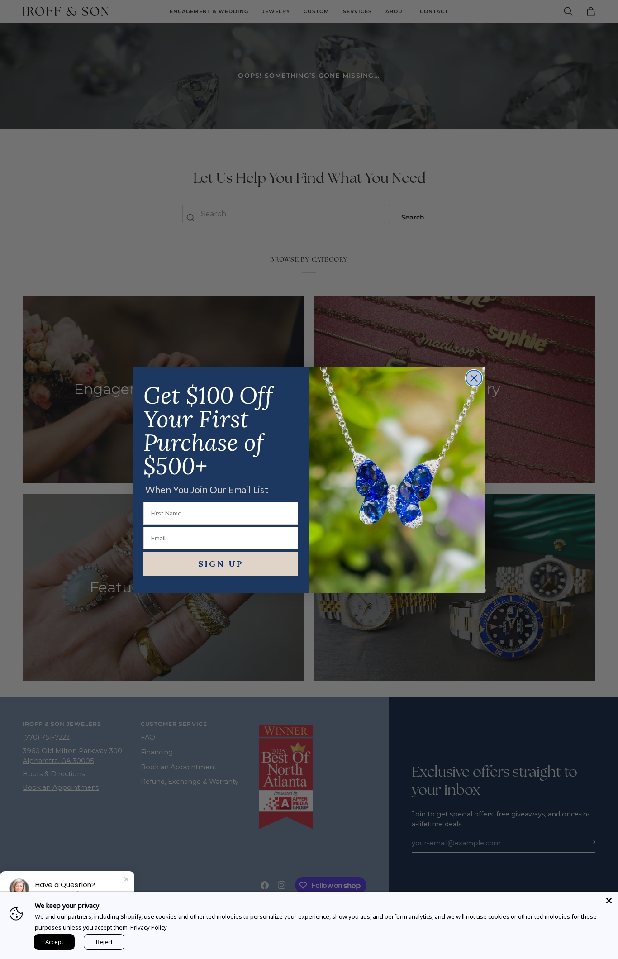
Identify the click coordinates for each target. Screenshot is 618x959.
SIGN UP (220, 563)
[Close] (608, 900)
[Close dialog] (474, 378)
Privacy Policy (148, 927)
